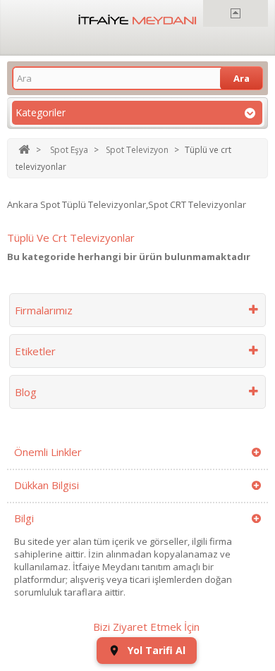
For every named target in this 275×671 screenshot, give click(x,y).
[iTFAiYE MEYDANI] (137, 19)
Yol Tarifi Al (156, 650)
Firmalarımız (44, 310)
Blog (26, 392)
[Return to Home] (24, 150)
